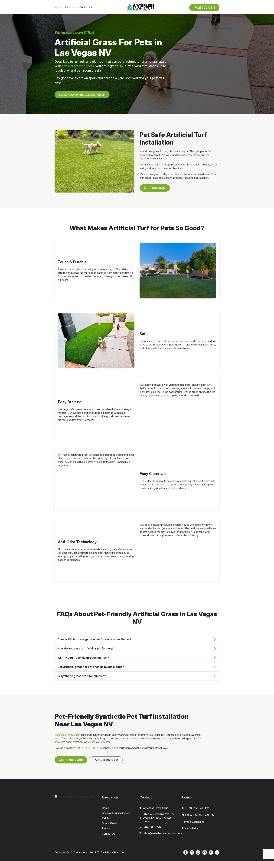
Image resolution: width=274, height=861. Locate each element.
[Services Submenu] (75, 7)
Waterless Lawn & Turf (67, 734)
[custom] (211, 852)
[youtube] (204, 852)
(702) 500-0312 (89, 748)
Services (70, 7)
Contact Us (108, 833)
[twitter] (192, 852)
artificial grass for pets (78, 66)
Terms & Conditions (193, 821)
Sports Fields (109, 823)
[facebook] (185, 852)
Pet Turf (106, 818)
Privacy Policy (190, 828)
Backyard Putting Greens (116, 813)
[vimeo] (217, 852)
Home (58, 7)
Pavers (106, 828)
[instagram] (198, 852)
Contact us (85, 7)
